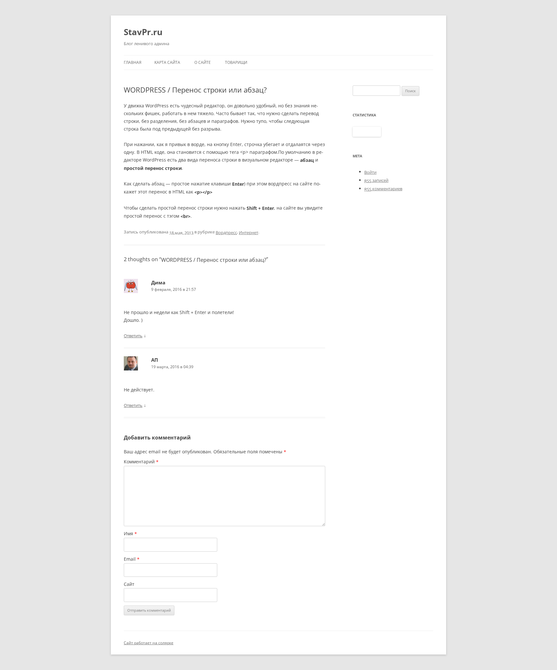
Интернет (248, 232)
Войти (370, 172)
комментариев (383, 189)
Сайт (129, 584)
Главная (133, 62)
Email (132, 559)
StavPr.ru (143, 32)
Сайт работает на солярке (148, 642)
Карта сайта (167, 62)
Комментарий (141, 461)
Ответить (133, 336)
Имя (130, 533)
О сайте (202, 62)
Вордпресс (226, 232)
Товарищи (236, 62)
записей (376, 180)
